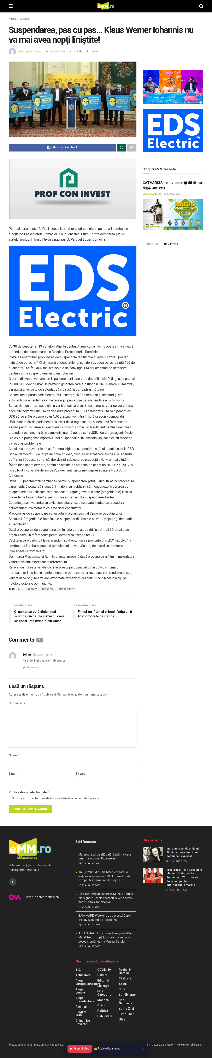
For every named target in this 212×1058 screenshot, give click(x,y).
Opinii (101, 1005)
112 (78, 969)
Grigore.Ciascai (31, 51)
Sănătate (125, 978)
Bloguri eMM (81, 1013)
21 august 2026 (90, 863)
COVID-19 (104, 969)
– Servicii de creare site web (40, 897)
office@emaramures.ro (24, 869)
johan (27, 654)
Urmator (170, 244)
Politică (102, 1010)
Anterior (152, 244)
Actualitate (83, 975)
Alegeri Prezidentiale (85, 999)
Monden (103, 1000)
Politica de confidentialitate (29, 792)
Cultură (102, 975)
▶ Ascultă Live (79, 1048)
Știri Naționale (125, 1001)
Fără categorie (104, 993)
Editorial (24, 18)
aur (20, 589)
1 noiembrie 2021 (61, 51)
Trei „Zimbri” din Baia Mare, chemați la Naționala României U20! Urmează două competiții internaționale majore (104, 876)
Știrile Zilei (126, 1008)
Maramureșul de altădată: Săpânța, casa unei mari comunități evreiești (183, 852)
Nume (14, 755)
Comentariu (17, 703)
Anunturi (81, 1006)
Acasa (12, 18)
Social (123, 983)
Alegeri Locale (81, 991)
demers (32, 589)
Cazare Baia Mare (162, 1044)
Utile (122, 1019)
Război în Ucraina (125, 971)
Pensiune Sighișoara (189, 1044)
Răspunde (32, 667)
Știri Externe (127, 994)
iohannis (48, 589)
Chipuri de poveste (83, 1022)
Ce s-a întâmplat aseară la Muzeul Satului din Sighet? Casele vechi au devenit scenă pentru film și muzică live (105, 898)
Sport (122, 989)
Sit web (80, 773)
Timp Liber (126, 1014)
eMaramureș (154, 194)
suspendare (66, 589)
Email (14, 774)
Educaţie (103, 986)
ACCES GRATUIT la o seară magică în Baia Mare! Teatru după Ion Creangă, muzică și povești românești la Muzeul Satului (105, 937)
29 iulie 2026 (173, 194)
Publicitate (104, 1016)
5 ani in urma (44, 654)
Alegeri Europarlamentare (88, 982)
